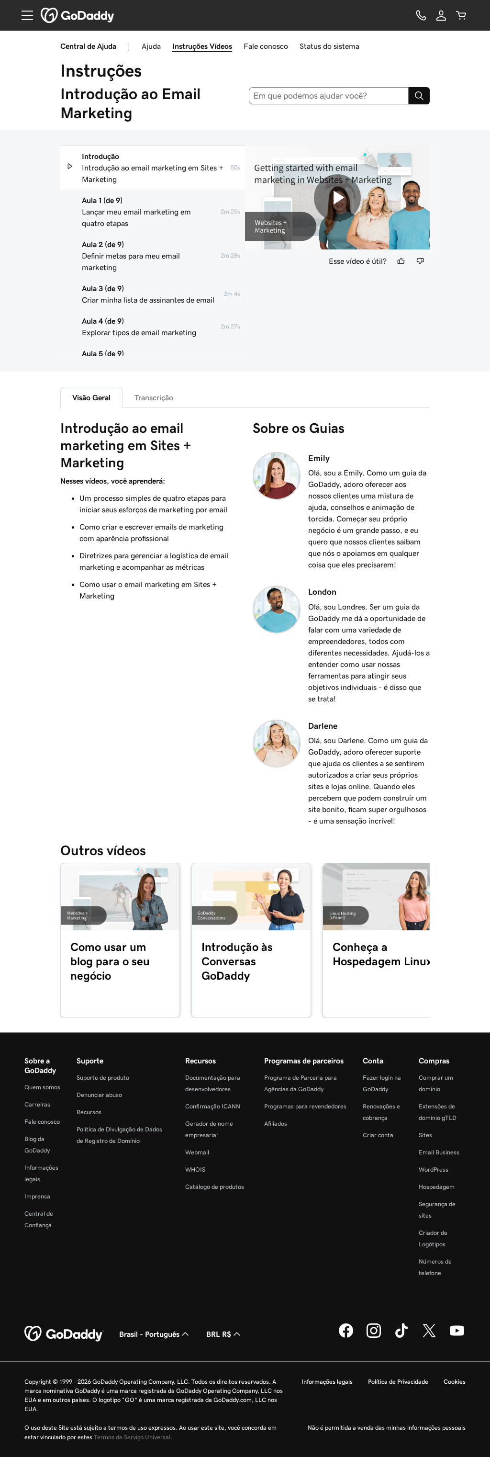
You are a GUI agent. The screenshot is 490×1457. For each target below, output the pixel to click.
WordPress (433, 1169)
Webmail (197, 1152)
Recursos (89, 1112)
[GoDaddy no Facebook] (346, 1336)
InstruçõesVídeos (202, 46)
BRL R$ (218, 1334)
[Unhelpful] (420, 261)
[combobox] (329, 95)
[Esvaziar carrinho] (461, 15)
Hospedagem (437, 1187)
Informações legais (327, 1381)
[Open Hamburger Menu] (23, 15)
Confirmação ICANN (212, 1106)
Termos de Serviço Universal (132, 1437)
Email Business (439, 1152)
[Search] (419, 95)
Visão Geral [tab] (91, 397)
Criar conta (378, 1135)
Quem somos (42, 1087)
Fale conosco (266, 46)
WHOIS (195, 1169)
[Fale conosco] (421, 15)
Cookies (455, 1381)
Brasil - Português (149, 1334)
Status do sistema (329, 46)
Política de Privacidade (398, 1381)
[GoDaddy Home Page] (64, 1334)
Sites (425, 1135)
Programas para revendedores (305, 1106)
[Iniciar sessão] (441, 15)
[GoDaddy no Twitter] (429, 1336)
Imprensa (37, 1196)
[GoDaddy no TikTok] (401, 1336)
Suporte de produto (103, 1077)
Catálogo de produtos (214, 1187)
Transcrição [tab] (153, 397)
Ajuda (151, 46)
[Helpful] (401, 261)
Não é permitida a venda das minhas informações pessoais (387, 1427)
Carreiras (37, 1104)
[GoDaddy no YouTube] (457, 1336)
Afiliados (275, 1123)
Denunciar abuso (99, 1095)
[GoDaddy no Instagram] (373, 1336)
